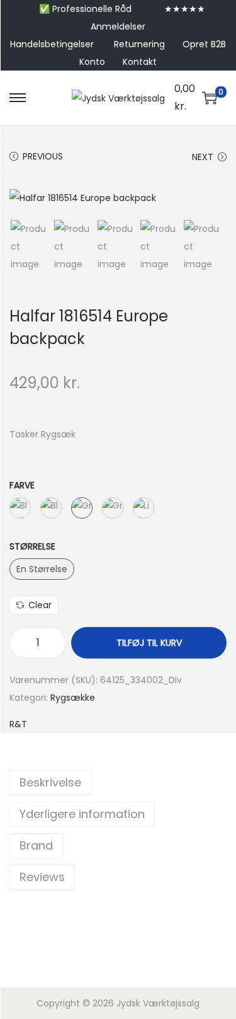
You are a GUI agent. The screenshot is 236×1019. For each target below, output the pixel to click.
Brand (36, 845)
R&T (18, 724)
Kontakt (140, 61)
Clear (40, 605)
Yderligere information (82, 814)
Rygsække (72, 697)
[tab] (118, 782)
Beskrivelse (50, 782)
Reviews (42, 877)
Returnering (139, 44)
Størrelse (32, 546)
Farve (22, 485)
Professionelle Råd (92, 9)
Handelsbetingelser (52, 44)
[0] (209, 97)
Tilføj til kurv (149, 642)
